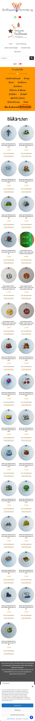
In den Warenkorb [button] (9, 156)
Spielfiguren (22, 82)
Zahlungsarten (6, 683)
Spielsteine (17, 86)
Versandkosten (10, 153)
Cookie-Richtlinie (11, 718)
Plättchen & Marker (17, 90)
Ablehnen (17, 710)
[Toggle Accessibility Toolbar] (31, 717)
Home (10, 44)
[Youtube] (20, 17)
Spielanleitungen (13, 101)
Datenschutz (19, 718)
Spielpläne (12, 94)
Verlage (26, 78)
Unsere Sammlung (21, 44)
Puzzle (25, 101)
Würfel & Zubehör (17, 97)
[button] (32, 686)
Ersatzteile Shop (25, 48)
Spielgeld (23, 94)
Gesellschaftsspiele (13, 78)
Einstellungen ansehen (17, 715)
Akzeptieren (17, 705)
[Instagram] (15, 17)
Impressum (25, 718)
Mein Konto (17, 51)
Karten (11, 82)
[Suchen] (31, 58)
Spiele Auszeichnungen (11, 48)
